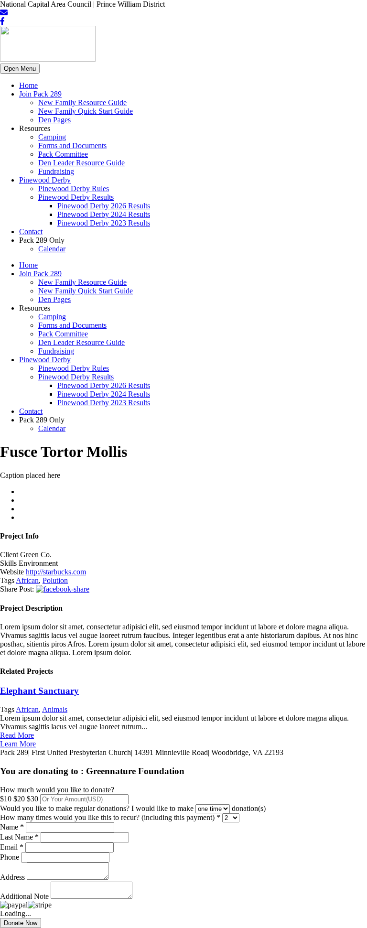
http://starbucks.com (56, 572)
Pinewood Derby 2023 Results (103, 223)
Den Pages (54, 120)
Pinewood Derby (45, 180)
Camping (52, 137)
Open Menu (20, 68)
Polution (55, 580)
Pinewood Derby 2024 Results (103, 214)
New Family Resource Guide (82, 102)
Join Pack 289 (40, 94)
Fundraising (56, 171)
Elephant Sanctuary (39, 691)
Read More (17, 735)
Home (28, 85)
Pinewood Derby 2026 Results (103, 206)
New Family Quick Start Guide (85, 111)
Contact (31, 231)
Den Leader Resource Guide (81, 163)
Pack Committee (63, 154)
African (27, 580)
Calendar (51, 249)
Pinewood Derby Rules (73, 188)
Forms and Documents (72, 145)
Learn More (18, 744)
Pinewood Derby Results (76, 197)
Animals (54, 709)
